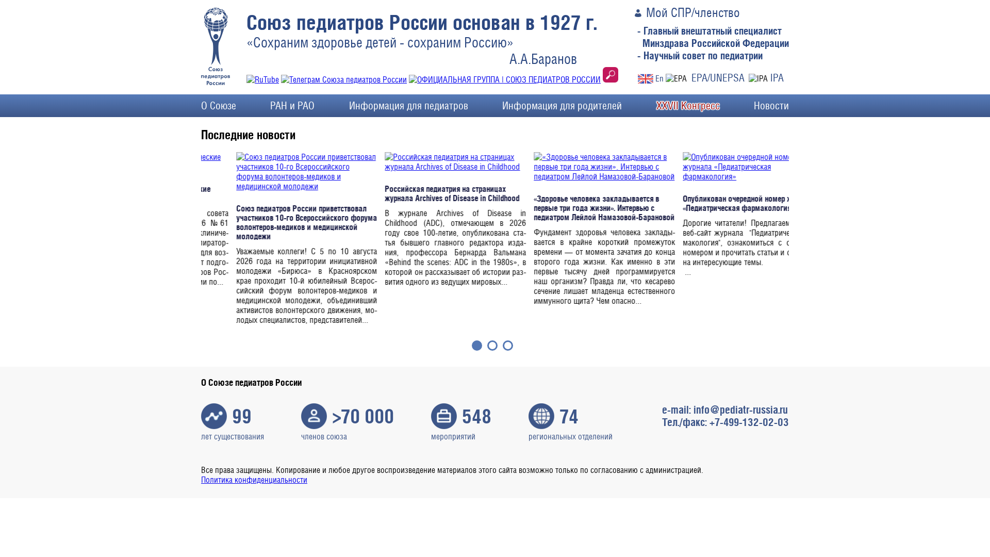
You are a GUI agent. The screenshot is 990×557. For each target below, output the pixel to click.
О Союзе (218, 106)
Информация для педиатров (408, 106)
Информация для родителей (562, 106)
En (659, 79)
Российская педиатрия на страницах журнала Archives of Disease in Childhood (417, 193)
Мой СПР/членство (693, 12)
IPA (777, 78)
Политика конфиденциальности (254, 480)
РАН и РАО (292, 106)
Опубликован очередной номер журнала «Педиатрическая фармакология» (714, 203)
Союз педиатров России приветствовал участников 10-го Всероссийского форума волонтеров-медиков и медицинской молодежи (272, 222)
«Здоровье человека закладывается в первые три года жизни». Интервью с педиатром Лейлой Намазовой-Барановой (569, 208)
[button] (477, 345)
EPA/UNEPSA (718, 78)
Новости (771, 106)
